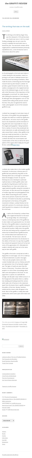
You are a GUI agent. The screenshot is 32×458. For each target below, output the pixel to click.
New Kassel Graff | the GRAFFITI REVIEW (13, 405)
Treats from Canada (7, 363)
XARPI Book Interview (13, 409)
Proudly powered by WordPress (10, 455)
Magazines (5, 442)
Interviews (5, 438)
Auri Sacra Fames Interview (9, 380)
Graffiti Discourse (16, 403)
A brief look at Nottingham (9, 376)
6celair (4, 409)
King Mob (15, 324)
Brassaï (11, 324)
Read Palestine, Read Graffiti (10, 361)
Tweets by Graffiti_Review (9, 386)
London (21, 324)
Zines (3, 444)
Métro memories (6, 401)
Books (17, 322)
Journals (4, 440)
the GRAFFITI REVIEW (16, 3)
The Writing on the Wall (12, 326)
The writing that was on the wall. (16, 26)
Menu (16, 11)
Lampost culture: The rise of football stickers (14, 357)
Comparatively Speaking (8, 374)
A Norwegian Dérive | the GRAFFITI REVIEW (13, 399)
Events (4, 436)
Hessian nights (6, 407)
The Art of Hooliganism (8, 378)
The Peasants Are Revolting (9, 359)
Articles (4, 431)
